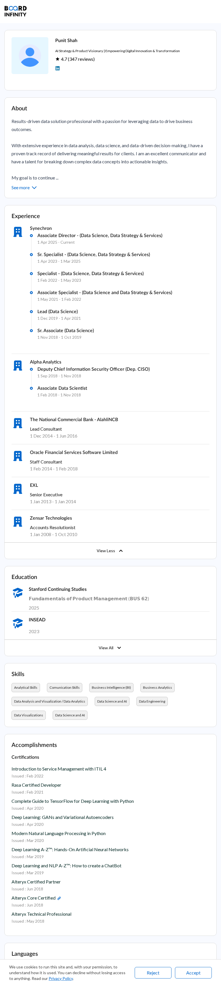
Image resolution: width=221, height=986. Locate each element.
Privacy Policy (61, 978)
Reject (153, 972)
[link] (59, 899)
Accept (193, 972)
